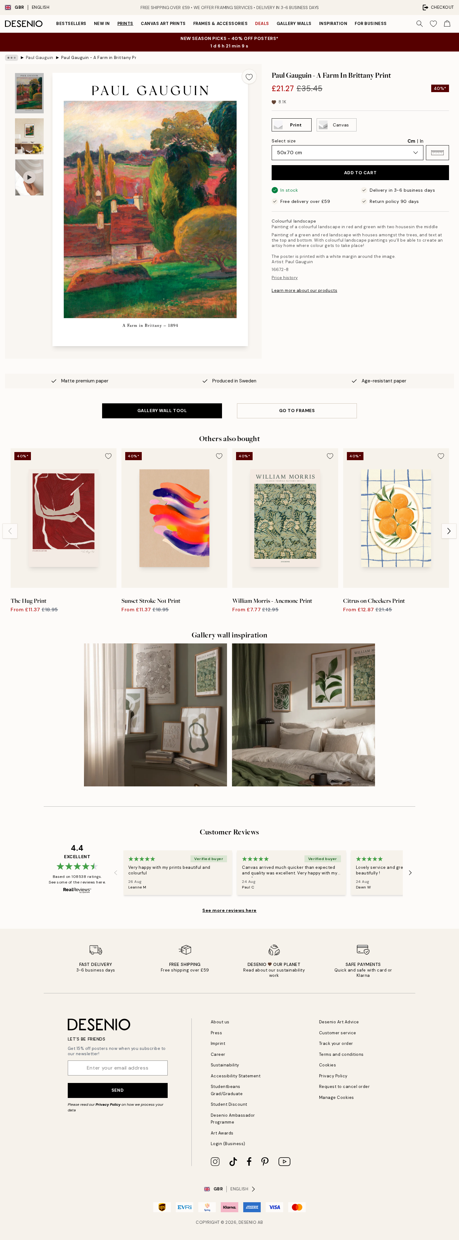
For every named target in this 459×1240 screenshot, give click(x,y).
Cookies (327, 1065)
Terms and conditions (341, 1054)
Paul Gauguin (39, 57)
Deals (262, 23)
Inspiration (333, 23)
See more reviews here (229, 910)
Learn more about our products (304, 290)
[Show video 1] (29, 177)
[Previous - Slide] (9, 531)
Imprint (218, 1043)
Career (218, 1054)
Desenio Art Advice (339, 1022)
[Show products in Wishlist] (433, 23)
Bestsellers (71, 23)
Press (216, 1033)
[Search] (420, 23)
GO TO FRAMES (297, 410)
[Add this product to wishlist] (249, 76)
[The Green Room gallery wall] (155, 714)
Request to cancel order (344, 1086)
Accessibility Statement (236, 1076)
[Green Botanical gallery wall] (303, 714)
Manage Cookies (336, 1097)
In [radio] (421, 141)
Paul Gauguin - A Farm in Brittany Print (98, 57)
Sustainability (225, 1065)
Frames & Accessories (220, 23)
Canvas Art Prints (163, 23)
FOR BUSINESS (371, 23)
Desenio (248, 1222)
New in (102, 23)
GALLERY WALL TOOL (162, 410)
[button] (437, 152)
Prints (125, 23)
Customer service (337, 1033)
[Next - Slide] (449, 531)
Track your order (336, 1043)
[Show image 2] (29, 136)
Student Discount (229, 1104)
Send (117, 1090)
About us (220, 1022)
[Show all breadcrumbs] (11, 58)
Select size (284, 141)
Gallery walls (294, 23)
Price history (285, 277)
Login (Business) (228, 1143)
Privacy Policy (108, 1104)
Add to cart (360, 172)
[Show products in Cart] (447, 23)
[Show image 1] (29, 93)
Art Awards (222, 1133)
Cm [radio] (411, 141)
